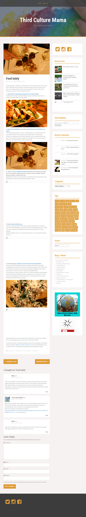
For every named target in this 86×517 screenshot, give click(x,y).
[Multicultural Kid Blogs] (67, 304)
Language (73, 212)
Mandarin (57, 215)
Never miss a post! (59, 123)
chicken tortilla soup (16, 224)
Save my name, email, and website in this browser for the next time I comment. (26, 482)
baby (67, 201)
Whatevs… (59, 283)
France (65, 209)
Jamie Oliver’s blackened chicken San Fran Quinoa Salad (23, 94)
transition (75, 227)
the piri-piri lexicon (61, 278)
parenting (57, 221)
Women (67, 230)
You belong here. (68, 102)
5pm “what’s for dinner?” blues (21, 344)
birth (77, 201)
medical (76, 215)
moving (57, 218)
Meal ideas (10, 350)
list (78, 212)
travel (56, 230)
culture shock (73, 206)
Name (7, 462)
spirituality (58, 227)
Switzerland (65, 227)
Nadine (63, 140)
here (18, 340)
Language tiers (11, 362)
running (69, 224)
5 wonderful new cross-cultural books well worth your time (70, 86)
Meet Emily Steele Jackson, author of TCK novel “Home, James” (71, 94)
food (24, 350)
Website (7, 475)
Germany (57, 212)
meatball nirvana (21, 171)
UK (60, 230)
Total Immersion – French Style (64, 279)
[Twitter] (57, 50)
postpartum (64, 221)
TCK (70, 227)
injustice (63, 212)
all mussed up (60, 262)
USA (63, 230)
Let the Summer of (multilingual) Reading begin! (69, 77)
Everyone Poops (41, 362)
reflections (58, 224)
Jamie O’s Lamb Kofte (13, 129)
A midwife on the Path (62, 260)
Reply (47, 391)
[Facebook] (69, 50)
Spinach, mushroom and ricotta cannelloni (29, 263)
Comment (7, 442)
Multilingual (71, 218)
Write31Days (73, 230)
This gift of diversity (72, 140)
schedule (74, 224)
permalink (35, 350)
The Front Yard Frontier (62, 276)
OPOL (76, 218)
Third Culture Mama (43, 20)
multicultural (63, 218)
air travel (62, 201)
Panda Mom (59, 270)
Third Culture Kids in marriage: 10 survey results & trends (69, 162)
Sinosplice (59, 274)
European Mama (60, 267)
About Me (45, 3)
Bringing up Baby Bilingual (63, 263)
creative (66, 206)
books (56, 203)
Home (39, 3)
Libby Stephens (60, 269)
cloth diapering (59, 206)
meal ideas (28, 350)
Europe (57, 209)
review (63, 224)
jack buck (63, 154)
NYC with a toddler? (73, 154)
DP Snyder (64, 167)
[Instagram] (63, 50)
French (70, 209)
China (69, 203)
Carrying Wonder (60, 265)
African (57, 201)
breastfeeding (63, 203)
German (75, 209)
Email (7, 469)
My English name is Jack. (70, 67)
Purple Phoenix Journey (62, 272)
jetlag (68, 212)
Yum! (14, 350)
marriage (63, 215)
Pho (25, 338)
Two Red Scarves (61, 281)
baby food (20, 350)
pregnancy (71, 221)
